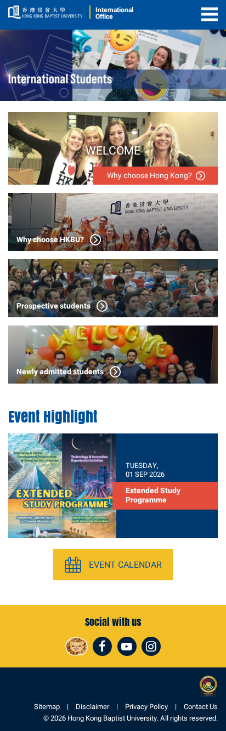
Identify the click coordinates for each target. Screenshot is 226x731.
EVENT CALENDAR (125, 564)
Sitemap (47, 706)
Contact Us (201, 706)
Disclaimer (92, 706)
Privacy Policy (146, 706)
